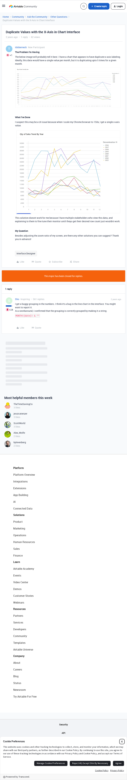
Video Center (20, 582)
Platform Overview (24, 475)
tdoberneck (21, 47)
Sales (16, 549)
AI (14, 502)
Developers (19, 629)
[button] (4, 6)
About (16, 663)
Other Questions (58, 16)
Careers (17, 669)
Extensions (19, 488)
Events (17, 575)
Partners (18, 616)
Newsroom (19, 690)
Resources (19, 609)
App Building (20, 495)
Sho (17, 299)
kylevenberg (20, 442)
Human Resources (24, 542)
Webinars (18, 602)
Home (6, 16)
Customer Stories (23, 596)
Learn (16, 562)
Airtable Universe (23, 649)
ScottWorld (19, 423)
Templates (19, 643)
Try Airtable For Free (25, 696)
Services (18, 622)
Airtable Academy (23, 569)
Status (17, 683)
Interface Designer (26, 253)
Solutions (18, 515)
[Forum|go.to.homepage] (23, 6)
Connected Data (22, 508)
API (63, 732)
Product (18, 522)
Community (18, 16)
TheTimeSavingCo (23, 404)
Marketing (19, 528)
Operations (19, 535)
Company (18, 656)
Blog (16, 676)
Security (63, 724)
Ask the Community (37, 16)
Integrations (20, 481)
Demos (17, 589)
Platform (18, 468)
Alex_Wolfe (19, 432)
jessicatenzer (20, 413)
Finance (18, 555)
